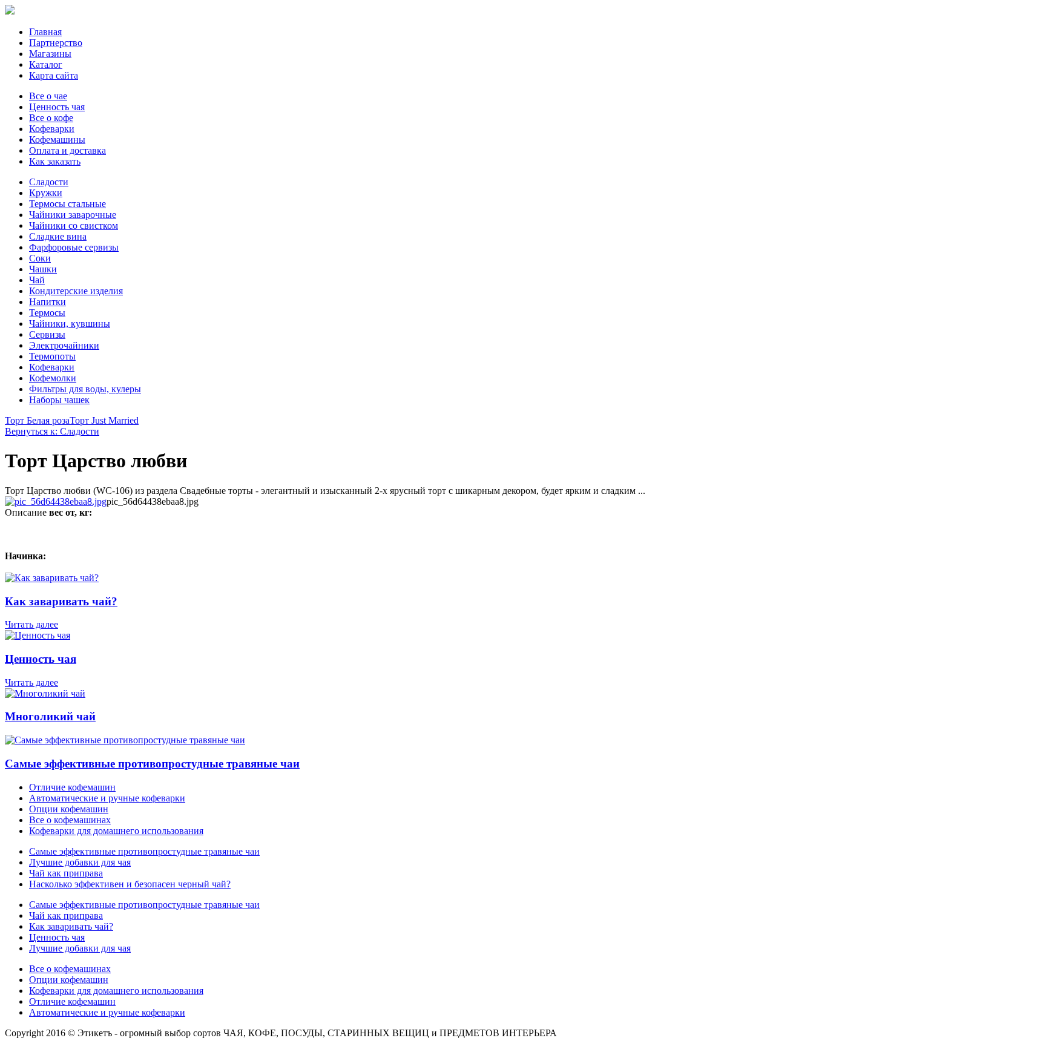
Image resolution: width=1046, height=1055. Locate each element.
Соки (40, 258)
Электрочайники (64, 345)
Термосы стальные (67, 204)
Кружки (45, 193)
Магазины (50, 53)
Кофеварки (51, 128)
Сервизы (47, 334)
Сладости (48, 182)
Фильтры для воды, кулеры (85, 389)
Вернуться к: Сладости (52, 431)
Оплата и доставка (67, 150)
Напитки (47, 302)
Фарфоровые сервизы (74, 247)
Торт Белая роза (37, 420)
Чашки (43, 269)
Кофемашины (57, 139)
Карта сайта (53, 75)
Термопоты (52, 356)
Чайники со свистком (73, 225)
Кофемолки (52, 378)
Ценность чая (57, 107)
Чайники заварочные (72, 214)
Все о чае (48, 96)
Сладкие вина (58, 236)
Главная (45, 32)
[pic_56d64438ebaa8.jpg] (56, 501)
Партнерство (55, 43)
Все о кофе (51, 118)
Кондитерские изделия (76, 291)
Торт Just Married (104, 420)
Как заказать (55, 161)
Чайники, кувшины (69, 323)
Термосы (47, 312)
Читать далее (31, 624)
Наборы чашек (59, 400)
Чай (37, 280)
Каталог (45, 64)
